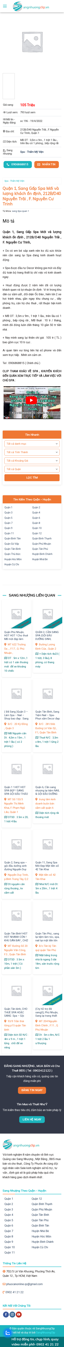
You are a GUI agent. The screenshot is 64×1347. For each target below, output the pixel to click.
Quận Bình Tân (12, 538)
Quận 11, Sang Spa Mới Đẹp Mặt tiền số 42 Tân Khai (47, 866)
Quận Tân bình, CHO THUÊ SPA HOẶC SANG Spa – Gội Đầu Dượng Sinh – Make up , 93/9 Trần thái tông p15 (15, 1017)
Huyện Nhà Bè (40, 559)
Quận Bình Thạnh (42, 538)
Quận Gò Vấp (11, 543)
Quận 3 (8, 512)
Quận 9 (8, 528)
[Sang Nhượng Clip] (32, 6)
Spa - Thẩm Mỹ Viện (32, 151)
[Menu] (5, 6)
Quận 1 (8, 507)
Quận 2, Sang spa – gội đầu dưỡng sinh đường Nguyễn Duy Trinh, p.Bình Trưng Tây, (15, 869)
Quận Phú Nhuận (41, 543)
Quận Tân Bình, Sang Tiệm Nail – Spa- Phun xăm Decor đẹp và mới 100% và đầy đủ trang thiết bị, (47, 718)
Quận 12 (37, 533)
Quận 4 (36, 512)
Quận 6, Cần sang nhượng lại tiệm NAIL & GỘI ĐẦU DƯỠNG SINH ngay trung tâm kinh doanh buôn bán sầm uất (47, 796)
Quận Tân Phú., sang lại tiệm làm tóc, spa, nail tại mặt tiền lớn (47, 937)
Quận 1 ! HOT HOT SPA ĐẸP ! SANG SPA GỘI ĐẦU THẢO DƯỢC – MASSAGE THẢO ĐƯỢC (16, 794)
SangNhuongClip (45, 1332)
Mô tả (9, 221)
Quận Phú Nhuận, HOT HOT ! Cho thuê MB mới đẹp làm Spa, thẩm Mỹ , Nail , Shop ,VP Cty (16, 639)
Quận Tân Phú (40, 548)
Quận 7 (8, 523)
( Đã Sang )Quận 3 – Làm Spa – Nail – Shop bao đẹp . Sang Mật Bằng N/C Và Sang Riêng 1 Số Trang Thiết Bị (16, 720)
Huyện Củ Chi (11, 564)
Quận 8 (36, 523)
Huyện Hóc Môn (13, 559)
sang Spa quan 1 (20, 211)
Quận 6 (36, 517)
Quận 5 (8, 517)
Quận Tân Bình (12, 548)
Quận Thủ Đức (12, 554)
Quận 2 (36, 507)
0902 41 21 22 (15, 1292)
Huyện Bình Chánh (42, 554)
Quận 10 (37, 528)
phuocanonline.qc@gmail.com (24, 1284)
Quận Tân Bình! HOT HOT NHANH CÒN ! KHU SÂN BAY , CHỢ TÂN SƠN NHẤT (16, 938)
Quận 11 (9, 533)
